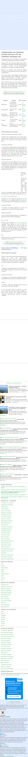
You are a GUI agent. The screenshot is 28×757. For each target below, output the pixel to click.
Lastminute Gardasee (6, 510)
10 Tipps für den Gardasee (7, 502)
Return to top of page (15, 701)
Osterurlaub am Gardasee (7, 504)
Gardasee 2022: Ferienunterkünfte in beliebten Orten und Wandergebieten (14, 497)
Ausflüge (10, 17)
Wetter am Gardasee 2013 (7, 554)
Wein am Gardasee (5, 538)
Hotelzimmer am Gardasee (7, 656)
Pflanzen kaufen (4, 524)
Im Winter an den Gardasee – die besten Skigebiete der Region (13, 487)
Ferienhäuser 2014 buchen (7, 630)
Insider (25, 17)
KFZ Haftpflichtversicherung (7, 548)
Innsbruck (3, 617)
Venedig (3, 623)
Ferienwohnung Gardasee (7, 632)
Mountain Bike (4, 567)
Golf (2, 563)
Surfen (2, 575)
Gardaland (3, 615)
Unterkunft (4, 17)
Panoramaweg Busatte (6, 590)
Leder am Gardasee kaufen (7, 558)
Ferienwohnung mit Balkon (7, 634)
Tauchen (3, 577)
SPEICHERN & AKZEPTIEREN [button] (7, 756)
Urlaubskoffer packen (6, 522)
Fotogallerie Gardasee (6, 654)
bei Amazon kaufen (24, 104)
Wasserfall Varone (5, 606)
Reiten (2, 569)
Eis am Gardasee (5, 536)
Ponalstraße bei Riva (6, 594)
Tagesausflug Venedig (6, 544)
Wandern (20, 17)
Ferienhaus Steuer (5, 534)
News (6, 15)
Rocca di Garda (4, 596)
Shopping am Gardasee (6, 512)
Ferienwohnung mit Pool (6, 664)
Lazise (15, 196)
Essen (14, 15)
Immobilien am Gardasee (7, 526)
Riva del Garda (4, 220)
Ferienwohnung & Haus (6, 644)
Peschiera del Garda (6, 196)
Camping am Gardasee (6, 648)
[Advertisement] (14, 35)
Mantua (3, 621)
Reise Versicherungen (6, 542)
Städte (18, 15)
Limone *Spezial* (5, 508)
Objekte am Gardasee (6, 638)
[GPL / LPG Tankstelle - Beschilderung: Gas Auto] (14, 242)
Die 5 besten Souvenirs (6, 514)
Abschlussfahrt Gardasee (7, 520)
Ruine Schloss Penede (6, 600)
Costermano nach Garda (6, 586)
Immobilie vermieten (5, 532)
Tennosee (3, 602)
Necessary (4, 734)
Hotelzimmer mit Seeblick (7, 658)
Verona (2, 625)
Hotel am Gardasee (5, 640)
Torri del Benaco (11, 151)
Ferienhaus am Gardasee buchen (14, 383)
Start (2, 15)
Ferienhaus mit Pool (5, 646)
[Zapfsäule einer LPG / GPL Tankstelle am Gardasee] (14, 92)
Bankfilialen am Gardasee (7, 550)
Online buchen (4, 652)
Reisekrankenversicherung (7, 540)
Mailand (3, 619)
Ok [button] (21, 708)
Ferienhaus (24, 15)
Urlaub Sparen (4, 506)
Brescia (2, 613)
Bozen (2, 611)
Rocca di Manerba (5, 598)
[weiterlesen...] (24, 391)
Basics (10, 15)
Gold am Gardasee (5, 546)
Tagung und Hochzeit (6, 650)
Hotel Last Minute (5, 660)
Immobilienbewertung (6, 530)
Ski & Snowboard (5, 573)
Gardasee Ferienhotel (6, 642)
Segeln (2, 571)
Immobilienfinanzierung (6, 528)
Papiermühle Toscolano (6, 592)
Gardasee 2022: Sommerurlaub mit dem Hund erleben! (13, 494)
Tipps (14, 19)
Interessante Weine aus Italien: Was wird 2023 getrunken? (14, 489)
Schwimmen (4, 552)
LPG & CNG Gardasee (6, 516)
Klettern (3, 565)
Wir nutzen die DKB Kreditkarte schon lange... (10, 675)
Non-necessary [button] (3, 744)
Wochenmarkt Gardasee (6, 556)
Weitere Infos (25, 708)
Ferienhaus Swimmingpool (7, 668)
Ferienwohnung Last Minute (7, 636)
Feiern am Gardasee (6, 518)
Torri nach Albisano (5, 604)
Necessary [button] (2, 733)
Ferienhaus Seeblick (5, 666)
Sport (15, 17)
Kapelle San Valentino (6, 588)
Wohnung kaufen (5, 662)
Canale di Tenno (4, 584)
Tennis (2, 579)
